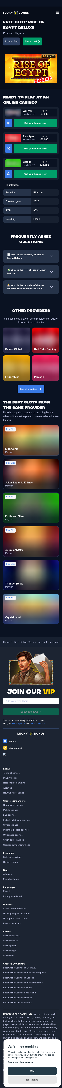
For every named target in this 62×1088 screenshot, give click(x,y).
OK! (32, 1070)
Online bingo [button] (9, 950)
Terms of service (37, 723)
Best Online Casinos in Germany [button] (19, 967)
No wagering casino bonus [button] (16, 913)
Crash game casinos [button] (13, 839)
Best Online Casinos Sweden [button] (17, 987)
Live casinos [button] (9, 815)
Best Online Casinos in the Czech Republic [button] (24, 972)
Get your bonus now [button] (35, 123)
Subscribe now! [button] (29, 711)
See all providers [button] (28, 389)
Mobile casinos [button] (10, 810)
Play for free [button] (11, 41)
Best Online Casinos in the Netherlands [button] (23, 982)
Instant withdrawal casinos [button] (16, 820)
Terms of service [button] (11, 773)
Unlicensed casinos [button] (13, 835)
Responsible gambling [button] (14, 782)
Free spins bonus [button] (12, 923)
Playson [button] (19, 33)
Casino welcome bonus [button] (15, 908)
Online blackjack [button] (11, 935)
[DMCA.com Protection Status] (31, 757)
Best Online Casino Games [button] (29, 642)
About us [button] (7, 788)
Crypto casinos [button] (10, 825)
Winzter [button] (27, 110)
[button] (16, 13)
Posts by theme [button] (11, 879)
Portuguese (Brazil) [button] (13, 896)
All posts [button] (7, 874)
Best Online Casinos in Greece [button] (18, 977)
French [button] (6, 891)
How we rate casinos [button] (13, 792)
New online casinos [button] (13, 805)
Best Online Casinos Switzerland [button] (19, 992)
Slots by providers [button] (12, 857)
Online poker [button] (9, 945)
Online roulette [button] (10, 940)
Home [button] (6, 642)
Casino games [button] (10, 862)
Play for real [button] (31, 41)
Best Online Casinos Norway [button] (17, 997)
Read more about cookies (20, 1062)
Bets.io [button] (27, 161)
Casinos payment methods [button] (16, 845)
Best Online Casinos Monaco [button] (17, 1002)
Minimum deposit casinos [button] (16, 829)
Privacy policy (18, 723)
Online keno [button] (9, 955)
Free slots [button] (54, 642)
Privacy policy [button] (10, 778)
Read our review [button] (29, 114)
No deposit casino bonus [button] (15, 918)
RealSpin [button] (28, 136)
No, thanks (32, 1079)
